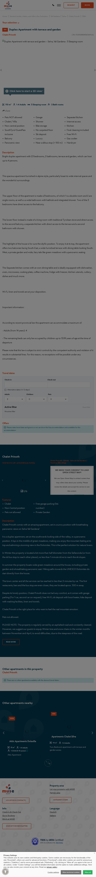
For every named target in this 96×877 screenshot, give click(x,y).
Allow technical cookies (71, 872)
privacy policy (52, 867)
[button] (5, 872)
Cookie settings (53, 872)
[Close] (8, 869)
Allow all (88, 872)
